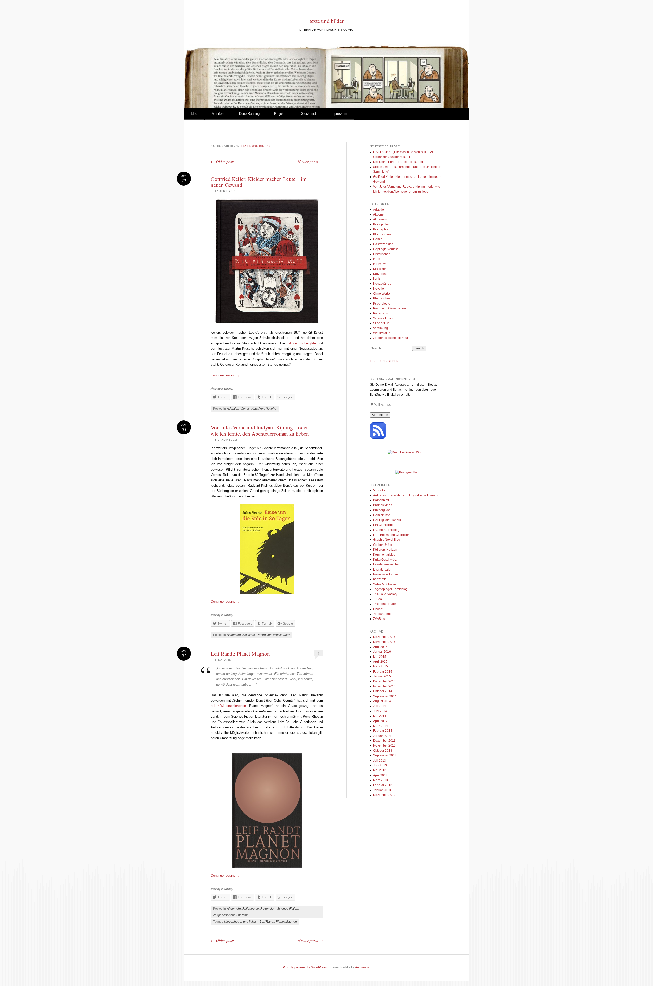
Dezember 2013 (384, 740)
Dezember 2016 (384, 637)
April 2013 (380, 775)
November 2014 (384, 686)
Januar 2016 (382, 651)
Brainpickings (382, 505)
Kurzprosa (380, 274)
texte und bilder (327, 20)
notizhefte (380, 579)
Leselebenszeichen (386, 564)
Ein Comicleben (384, 525)
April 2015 (380, 661)
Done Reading (249, 114)
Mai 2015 (379, 657)
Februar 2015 (382, 671)
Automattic (362, 967)
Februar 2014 (382, 730)
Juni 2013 (380, 765)
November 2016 (384, 642)
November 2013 (384, 745)
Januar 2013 (382, 790)
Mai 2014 (379, 716)
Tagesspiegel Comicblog (390, 589)
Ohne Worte (381, 293)
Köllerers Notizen (385, 549)
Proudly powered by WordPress (305, 967)
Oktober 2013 (382, 750)
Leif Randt (267, 922)
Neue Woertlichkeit (386, 574)
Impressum (339, 114)
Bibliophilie (381, 224)
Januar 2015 (382, 676)
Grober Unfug (382, 545)
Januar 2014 (382, 736)
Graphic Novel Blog (386, 539)
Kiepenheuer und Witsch (241, 922)
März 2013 (380, 780)
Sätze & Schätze (384, 584)
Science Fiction (287, 909)
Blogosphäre (382, 234)
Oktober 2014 (382, 691)
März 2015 (380, 666)
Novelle (271, 408)
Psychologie (381, 303)
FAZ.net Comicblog (386, 530)
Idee (194, 114)
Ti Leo (377, 599)
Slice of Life (381, 323)
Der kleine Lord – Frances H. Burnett (398, 162)
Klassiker (257, 408)
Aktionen (379, 214)
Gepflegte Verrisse (386, 249)
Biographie (380, 229)
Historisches (381, 254)
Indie (376, 259)
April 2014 (380, 721)
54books (379, 490)
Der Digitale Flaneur (387, 520)
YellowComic (382, 614)
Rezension (264, 635)
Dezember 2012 (384, 795)
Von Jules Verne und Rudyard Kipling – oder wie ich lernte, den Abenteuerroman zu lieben (260, 430)
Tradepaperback (384, 604)
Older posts (222, 161)
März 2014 (380, 726)
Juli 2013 (379, 760)
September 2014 (384, 696)
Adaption (233, 408)
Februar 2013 (382, 785)
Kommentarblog (384, 555)
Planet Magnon (286, 922)
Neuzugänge (382, 283)
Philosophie (250, 909)
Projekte (280, 114)
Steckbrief (308, 114)
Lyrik (376, 279)
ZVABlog (379, 619)
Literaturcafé (382, 569)
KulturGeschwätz (385, 559)
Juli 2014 (379, 706)
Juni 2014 (380, 711)
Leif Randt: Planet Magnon (240, 653)
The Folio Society (385, 594)
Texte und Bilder (384, 361)
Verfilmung (380, 328)
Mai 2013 (379, 770)
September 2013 (384, 755)
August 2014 (382, 701)
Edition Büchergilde (301, 343)
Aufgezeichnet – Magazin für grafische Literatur (405, 495)
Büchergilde (381, 510)
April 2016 (380, 647)
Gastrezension (383, 244)
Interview (379, 264)
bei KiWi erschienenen (228, 706)
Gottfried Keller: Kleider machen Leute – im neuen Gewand (258, 181)
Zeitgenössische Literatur (230, 915)
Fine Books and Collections (392, 535)
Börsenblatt (381, 500)
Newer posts (310, 161)
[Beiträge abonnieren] (378, 437)
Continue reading (225, 375)
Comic (245, 408)
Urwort (377, 609)
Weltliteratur (281, 635)
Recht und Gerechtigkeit (390, 308)
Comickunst (381, 515)
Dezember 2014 (384, 681)
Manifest (218, 114)
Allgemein (234, 635)
